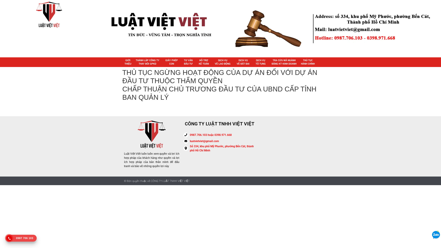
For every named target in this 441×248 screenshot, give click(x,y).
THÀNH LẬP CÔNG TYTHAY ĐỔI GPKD (147, 62)
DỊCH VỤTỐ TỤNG (261, 62)
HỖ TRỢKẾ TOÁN (204, 62)
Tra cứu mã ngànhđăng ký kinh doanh (284, 62)
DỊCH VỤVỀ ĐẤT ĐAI (243, 62)
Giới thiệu (128, 62)
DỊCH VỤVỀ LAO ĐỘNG (222, 62)
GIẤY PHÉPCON (171, 62)
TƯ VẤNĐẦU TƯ (188, 62)
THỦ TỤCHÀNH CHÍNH (308, 62)
